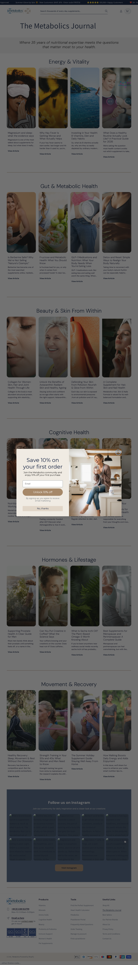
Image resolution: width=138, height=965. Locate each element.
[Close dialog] (118, 452)
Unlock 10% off (42, 492)
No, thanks (43, 508)
